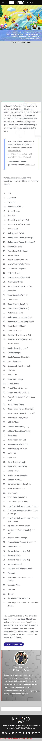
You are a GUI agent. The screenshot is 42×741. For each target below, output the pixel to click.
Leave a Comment (15, 32)
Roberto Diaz (36, 32)
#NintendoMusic (14, 151)
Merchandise (25, 39)
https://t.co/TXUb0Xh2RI (21, 154)
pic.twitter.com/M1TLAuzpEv (20, 157)
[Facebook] (3, 733)
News (38, 39)
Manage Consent (25, 738)
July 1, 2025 (30, 165)
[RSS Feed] (39, 733)
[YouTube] (20, 733)
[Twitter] (16, 733)
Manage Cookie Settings (28, 728)
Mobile (32, 39)
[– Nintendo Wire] (21, 720)
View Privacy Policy (13, 728)
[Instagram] (6, 733)
